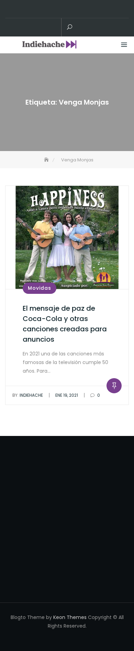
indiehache (27, 395)
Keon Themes (70, 617)
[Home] (47, 160)
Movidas (39, 288)
